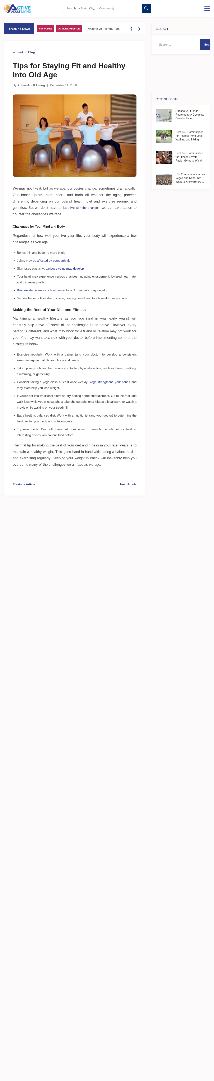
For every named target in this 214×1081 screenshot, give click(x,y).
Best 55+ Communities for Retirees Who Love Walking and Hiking (189, 135)
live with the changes (84, 207)
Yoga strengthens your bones (109, 382)
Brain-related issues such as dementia (43, 290)
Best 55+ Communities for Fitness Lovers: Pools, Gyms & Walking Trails (190, 157)
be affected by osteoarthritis (51, 260)
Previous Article (24, 484)
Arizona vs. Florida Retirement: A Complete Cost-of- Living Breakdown (105, 28)
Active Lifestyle (69, 28)
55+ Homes (45, 28)
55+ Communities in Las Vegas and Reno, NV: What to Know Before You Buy (190, 178)
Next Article (128, 484)
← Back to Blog (24, 52)
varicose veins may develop (65, 268)
